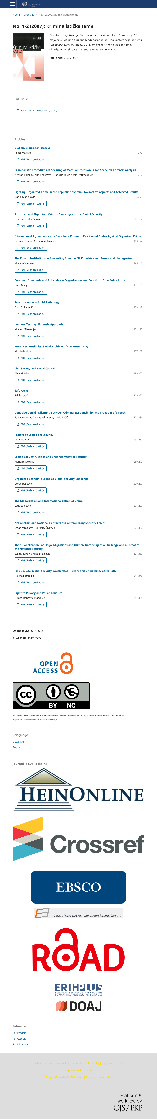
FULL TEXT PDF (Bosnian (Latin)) (38, 110)
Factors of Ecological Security (34, 434)
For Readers (19, 1033)
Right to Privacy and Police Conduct (38, 593)
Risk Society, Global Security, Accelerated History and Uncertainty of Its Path (65, 571)
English (17, 747)
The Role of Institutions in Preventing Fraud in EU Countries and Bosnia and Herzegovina (73, 258)
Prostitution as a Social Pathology (37, 302)
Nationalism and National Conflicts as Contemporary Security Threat (60, 523)
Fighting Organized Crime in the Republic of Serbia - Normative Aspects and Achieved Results (76, 192)
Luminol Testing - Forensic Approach (39, 324)
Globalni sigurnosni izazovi (32, 148)
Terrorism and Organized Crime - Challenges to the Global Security (58, 214)
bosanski (18, 741)
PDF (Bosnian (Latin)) (32, 159)
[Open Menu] (12, 4)
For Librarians (20, 1044)
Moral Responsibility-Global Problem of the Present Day (51, 346)
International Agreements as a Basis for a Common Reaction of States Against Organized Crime (78, 236)
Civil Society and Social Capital (35, 368)
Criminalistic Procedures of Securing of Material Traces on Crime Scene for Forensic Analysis (75, 170)
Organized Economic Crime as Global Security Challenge (51, 479)
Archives (29, 14)
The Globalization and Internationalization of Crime (49, 501)
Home (16, 14)
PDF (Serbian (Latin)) (32, 203)
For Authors (19, 1038)
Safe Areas (21, 390)
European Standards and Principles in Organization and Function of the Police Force (70, 280)
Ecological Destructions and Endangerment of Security (51, 456)
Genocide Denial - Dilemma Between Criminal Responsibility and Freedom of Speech (70, 412)
